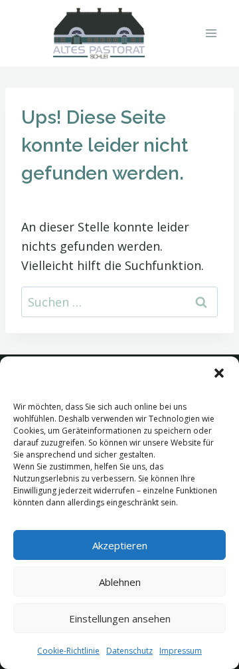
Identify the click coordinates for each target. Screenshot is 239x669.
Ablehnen (120, 582)
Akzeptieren (119, 545)
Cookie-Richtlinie (68, 650)
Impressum (180, 650)
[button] (219, 373)
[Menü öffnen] (211, 33)
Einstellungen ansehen (120, 618)
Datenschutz (129, 650)
